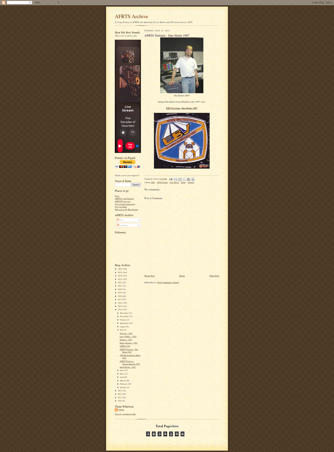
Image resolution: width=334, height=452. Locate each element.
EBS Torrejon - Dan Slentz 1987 (181, 108)
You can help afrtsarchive (125, 204)
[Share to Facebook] (188, 179)
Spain (183, 182)
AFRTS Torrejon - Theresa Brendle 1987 (130, 362)
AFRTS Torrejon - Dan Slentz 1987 (129, 350)
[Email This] (175, 179)
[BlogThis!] (180, 179)
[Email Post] (170, 179)
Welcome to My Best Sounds (126, 209)
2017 (120, 299)
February (124, 384)
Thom (121, 409)
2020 (120, 289)
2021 (120, 285)
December (124, 313)
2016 (120, 303)
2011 (120, 397)
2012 (120, 394)
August (123, 326)
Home (182, 275)
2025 (120, 272)
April (122, 377)
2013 (120, 390)
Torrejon (191, 182)
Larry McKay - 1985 (128, 336)
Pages (117, 196)
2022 (120, 282)
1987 (153, 182)
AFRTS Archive (131, 16)
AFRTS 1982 (125, 346)
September (124, 323)
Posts (121, 220)
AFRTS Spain (162, 182)
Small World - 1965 (128, 367)
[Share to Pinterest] (193, 179)
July (122, 330)
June (122, 370)
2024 (120, 275)
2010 (120, 400)
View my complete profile (125, 414)
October (123, 319)
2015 (120, 306)
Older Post (214, 275)
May (122, 373)
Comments (123, 225)
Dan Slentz (174, 182)
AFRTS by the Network (124, 198)
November (124, 316)
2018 (120, 296)
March (123, 380)
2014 (120, 309)
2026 (120, 269)
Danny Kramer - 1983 (129, 343)
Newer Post (149, 275)
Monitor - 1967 (126, 339)
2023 (120, 279)
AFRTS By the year (122, 201)
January (123, 387)
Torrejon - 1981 (126, 333)
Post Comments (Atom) (168, 282)
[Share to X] (184, 179)
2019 (120, 292)
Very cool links (121, 206)
